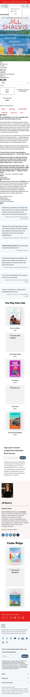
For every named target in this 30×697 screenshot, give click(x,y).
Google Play (4, 112)
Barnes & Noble (22, 109)
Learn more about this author (9, 529)
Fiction (2, 174)
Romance (8, 174)
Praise (2, 203)
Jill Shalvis (5, 64)
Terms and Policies (7, 682)
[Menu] (3, 6)
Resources (5, 678)
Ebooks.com (14, 112)
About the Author (5, 179)
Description (3, 115)
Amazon (3, 109)
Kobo (21, 112)
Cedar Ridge (3, 177)
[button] (15, 62)
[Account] (23, 6)
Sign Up (22, 457)
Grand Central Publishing (7, 74)
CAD (15, 14)
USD (15, 11)
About (3, 674)
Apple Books (12, 109)
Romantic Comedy (17, 174)
